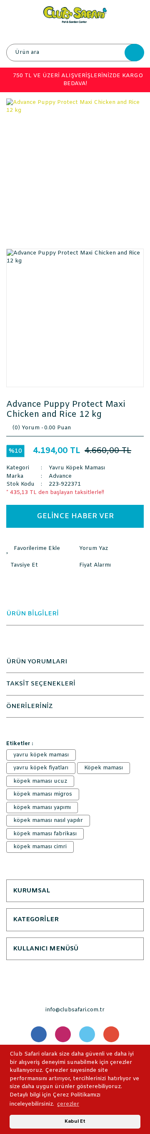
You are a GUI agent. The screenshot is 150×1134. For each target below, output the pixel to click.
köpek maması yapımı (42, 807)
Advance (60, 476)
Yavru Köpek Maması (77, 467)
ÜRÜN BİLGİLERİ (32, 614)
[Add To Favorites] (40, 548)
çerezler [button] (68, 1104)
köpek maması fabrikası (45, 833)
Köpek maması (103, 767)
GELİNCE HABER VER (75, 516)
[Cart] (135, 33)
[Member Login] (74, 33)
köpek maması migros (42, 794)
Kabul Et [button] (75, 1121)
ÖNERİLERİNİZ (29, 706)
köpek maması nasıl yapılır (48, 820)
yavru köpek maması (41, 755)
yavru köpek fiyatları (40, 767)
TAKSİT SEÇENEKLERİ (40, 684)
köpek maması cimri (40, 846)
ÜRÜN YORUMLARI (36, 662)
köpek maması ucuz (40, 781)
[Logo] (74, 14)
